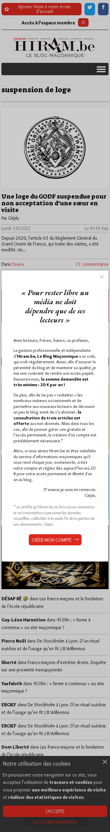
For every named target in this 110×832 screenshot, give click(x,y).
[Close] (101, 276)
